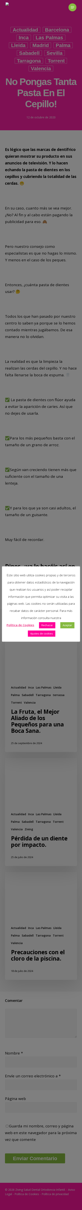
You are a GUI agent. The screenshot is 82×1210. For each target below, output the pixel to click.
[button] (72, 7)
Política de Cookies (20, 625)
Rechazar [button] (47, 625)
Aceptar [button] (67, 625)
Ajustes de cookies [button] (41, 633)
